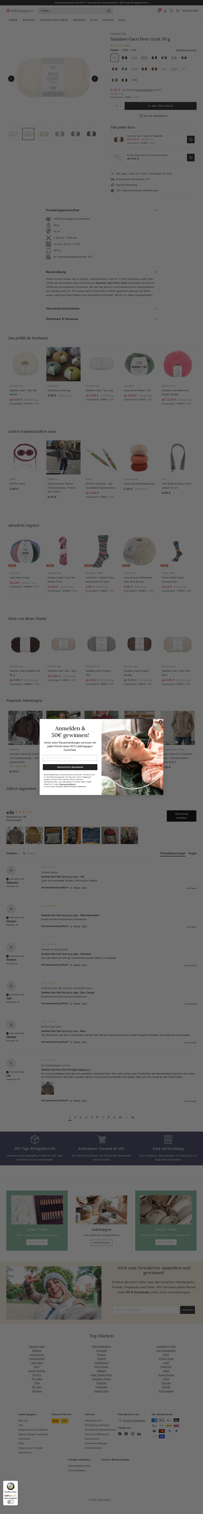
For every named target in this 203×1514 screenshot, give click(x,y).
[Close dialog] (160, 721)
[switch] (10, 1502)
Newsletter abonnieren (70, 767)
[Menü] (16, 1483)
